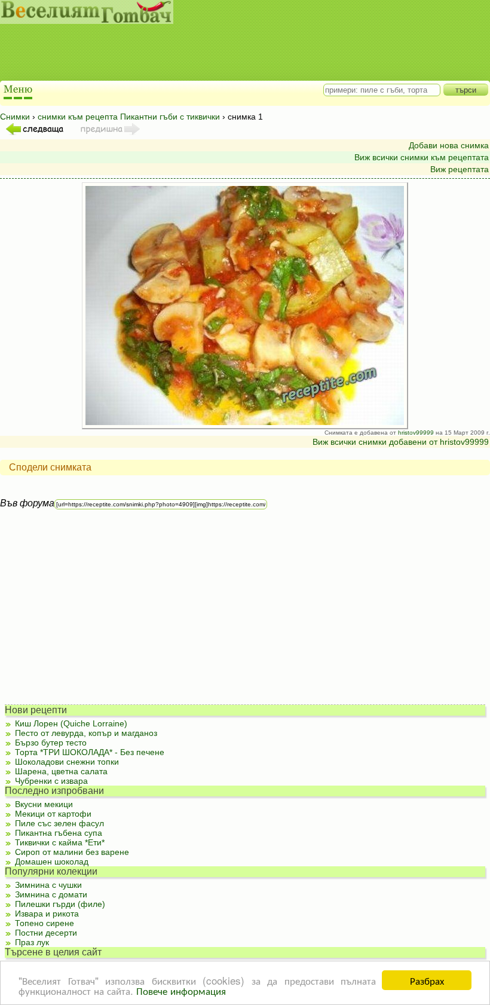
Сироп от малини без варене (72, 852)
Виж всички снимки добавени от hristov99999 (401, 442)
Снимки (15, 116)
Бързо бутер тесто (51, 742)
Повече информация (181, 990)
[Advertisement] (233, 54)
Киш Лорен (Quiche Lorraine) (71, 723)
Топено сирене (44, 923)
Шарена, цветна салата (61, 771)
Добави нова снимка (449, 145)
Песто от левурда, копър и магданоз (86, 733)
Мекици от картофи (53, 813)
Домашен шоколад (51, 861)
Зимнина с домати (51, 894)
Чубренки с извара (51, 781)
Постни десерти (46, 932)
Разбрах (427, 980)
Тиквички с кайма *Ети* (60, 842)
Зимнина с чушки (48, 885)
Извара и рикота (47, 913)
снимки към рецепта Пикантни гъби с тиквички (129, 116)
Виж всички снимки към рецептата (421, 157)
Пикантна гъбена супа (58, 833)
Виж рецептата (459, 169)
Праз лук (32, 942)
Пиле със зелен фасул (59, 823)
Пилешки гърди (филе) (60, 904)
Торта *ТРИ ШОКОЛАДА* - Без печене (89, 752)
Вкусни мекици (44, 804)
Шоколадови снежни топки (67, 761)
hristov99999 (416, 432)
